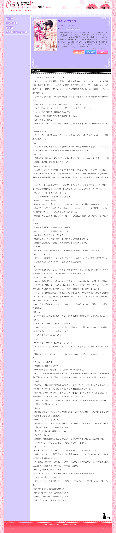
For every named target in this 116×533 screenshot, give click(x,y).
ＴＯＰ (6, 10)
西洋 (68, 29)
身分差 (77, 29)
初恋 (72, 29)
